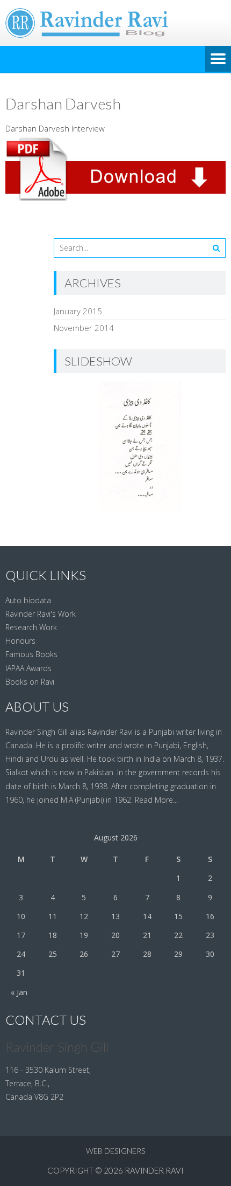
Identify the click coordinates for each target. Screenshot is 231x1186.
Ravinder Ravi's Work (40, 614)
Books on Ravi (29, 682)
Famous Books (31, 654)
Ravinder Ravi (154, 1170)
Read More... (156, 800)
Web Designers (115, 1150)
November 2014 (84, 327)
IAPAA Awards (28, 668)
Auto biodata (28, 600)
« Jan (19, 992)
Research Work (31, 627)
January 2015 (78, 311)
